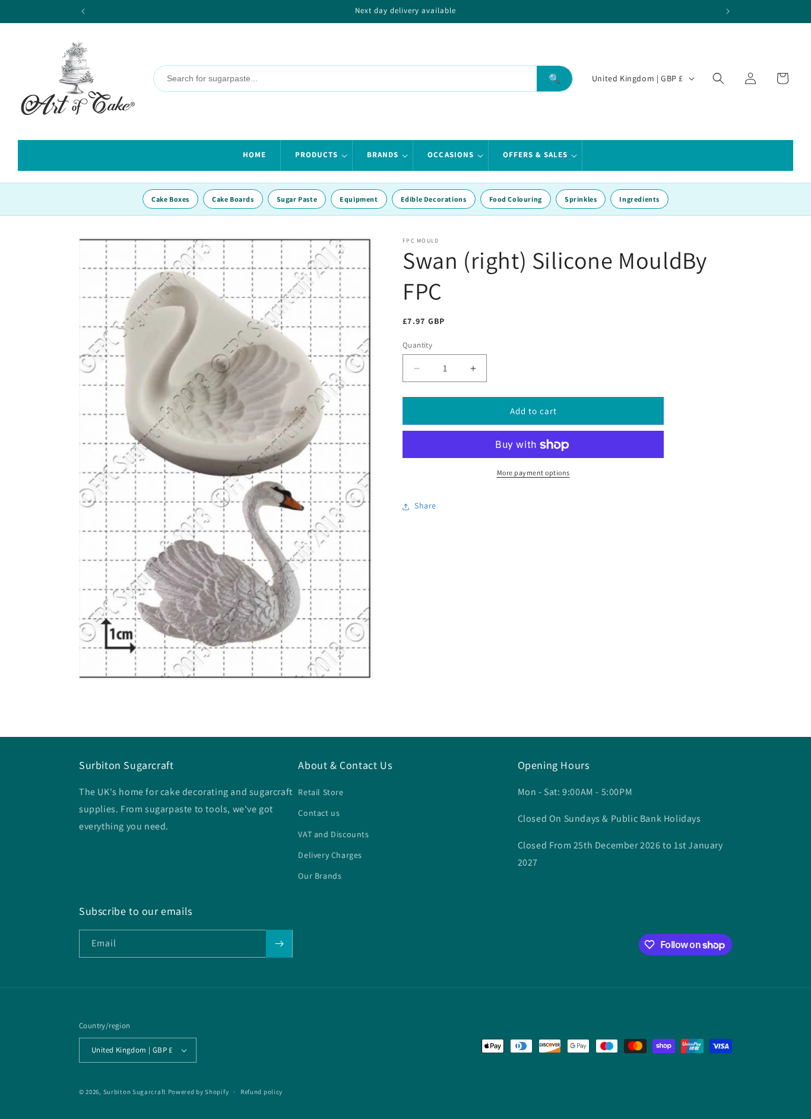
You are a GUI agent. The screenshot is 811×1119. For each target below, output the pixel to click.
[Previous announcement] (83, 11)
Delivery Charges (330, 855)
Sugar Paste (297, 199)
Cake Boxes (170, 199)
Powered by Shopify (198, 1092)
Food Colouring (515, 199)
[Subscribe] (279, 944)
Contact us (319, 813)
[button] (317, 155)
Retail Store (320, 792)
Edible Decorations (434, 199)
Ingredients (639, 199)
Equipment (359, 199)
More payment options (533, 473)
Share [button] (425, 506)
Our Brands (319, 875)
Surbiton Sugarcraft (134, 1092)
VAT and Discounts (333, 834)
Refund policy (261, 1092)
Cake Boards (233, 199)
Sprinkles (581, 199)
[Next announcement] (728, 11)
